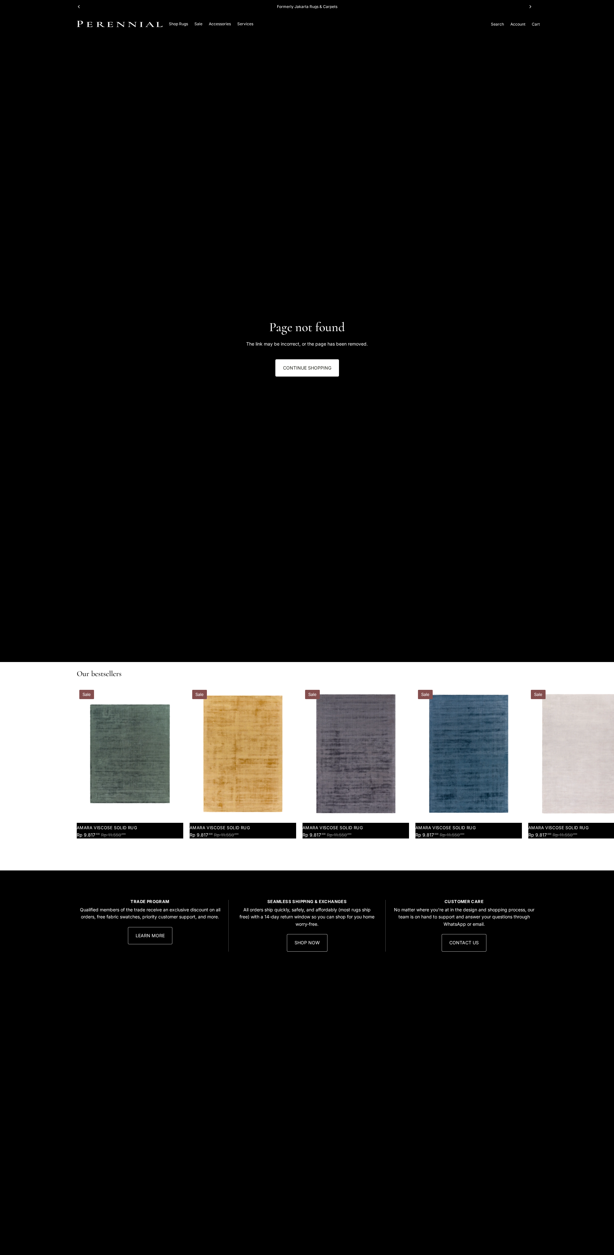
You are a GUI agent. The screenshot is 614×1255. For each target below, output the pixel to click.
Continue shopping (307, 367)
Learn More (150, 935)
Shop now (307, 942)
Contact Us (464, 942)
